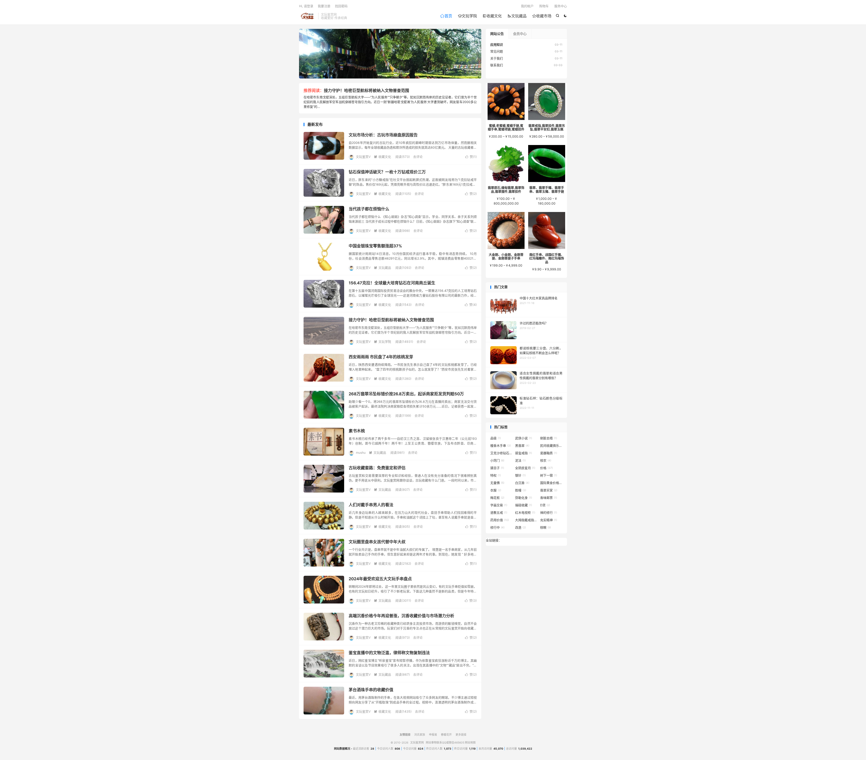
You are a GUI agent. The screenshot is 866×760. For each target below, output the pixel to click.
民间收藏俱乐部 (551, 445)
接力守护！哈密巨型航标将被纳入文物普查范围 (366, 90)
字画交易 (498, 505)
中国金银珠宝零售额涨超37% (375, 246)
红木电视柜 (525, 512)
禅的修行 (548, 512)
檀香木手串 (500, 445)
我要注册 (324, 6)
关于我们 (496, 58)
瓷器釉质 (548, 453)
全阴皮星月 (525, 468)
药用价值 (499, 520)
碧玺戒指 (523, 453)
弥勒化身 (523, 498)
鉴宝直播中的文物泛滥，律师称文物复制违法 (389, 652)
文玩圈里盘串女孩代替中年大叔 (377, 541)
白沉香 (522, 483)
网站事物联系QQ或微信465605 (445, 742)
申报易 (433, 734)
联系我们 (496, 65)
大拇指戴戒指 (526, 520)
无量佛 (497, 483)
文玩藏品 (517, 16)
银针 (520, 475)
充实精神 (548, 520)
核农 (545, 460)
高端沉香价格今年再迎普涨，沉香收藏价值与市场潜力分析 (401, 615)
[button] (385, 74)
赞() (471, 157)
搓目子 (497, 468)
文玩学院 (467, 16)
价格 (546, 468)
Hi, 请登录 (306, 6)
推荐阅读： (314, 90)
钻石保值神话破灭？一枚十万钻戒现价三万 (387, 172)
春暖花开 (446, 734)
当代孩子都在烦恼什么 (369, 209)
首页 (446, 16)
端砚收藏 (523, 505)
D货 (545, 505)
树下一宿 (548, 475)
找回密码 (341, 6)
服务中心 (560, 6)
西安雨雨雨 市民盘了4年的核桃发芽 (381, 357)
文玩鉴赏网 (307, 16)
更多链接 (461, 734)
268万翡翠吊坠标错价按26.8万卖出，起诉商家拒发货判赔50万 (406, 394)
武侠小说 (523, 438)
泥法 (520, 460)
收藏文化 (492, 16)
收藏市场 (541, 16)
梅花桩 (497, 498)
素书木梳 (357, 430)
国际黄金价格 (551, 483)
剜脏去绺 (548, 438)
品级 (495, 438)
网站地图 (470, 742)
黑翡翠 (522, 445)
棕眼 (545, 527)
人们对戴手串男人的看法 (371, 504)
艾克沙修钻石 (501, 453)
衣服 (495, 490)
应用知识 (496, 44)
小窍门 (497, 460)
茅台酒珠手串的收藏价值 (371, 689)
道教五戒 (498, 512)
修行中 (497, 527)
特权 (495, 475)
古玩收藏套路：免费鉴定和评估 (377, 467)
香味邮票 (548, 498)
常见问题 (496, 51)
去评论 (418, 157)
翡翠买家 (548, 490)
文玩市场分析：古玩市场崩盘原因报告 (383, 135)
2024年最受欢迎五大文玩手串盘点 (380, 578)
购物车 (544, 6)
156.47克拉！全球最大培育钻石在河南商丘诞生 (392, 283)
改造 (520, 527)
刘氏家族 (419, 734)
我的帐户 (527, 6)
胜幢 (520, 490)
